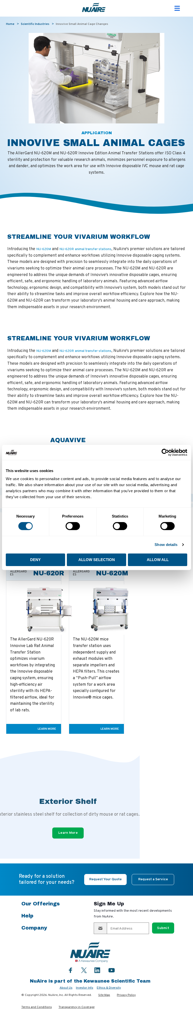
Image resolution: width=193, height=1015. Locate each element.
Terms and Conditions (36, 1007)
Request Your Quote (105, 879)
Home (10, 24)
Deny (35, 560)
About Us (66, 988)
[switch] (73, 526)
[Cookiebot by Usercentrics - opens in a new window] (165, 452)
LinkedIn (97, 970)
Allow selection (96, 560)
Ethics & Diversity (109, 988)
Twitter (84, 969)
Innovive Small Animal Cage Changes (82, 24)
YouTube (111, 970)
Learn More (47, 729)
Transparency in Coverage (76, 1007)
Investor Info (84, 988)
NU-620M (43, 249)
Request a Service (153, 879)
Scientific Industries (35, 24)
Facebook (70, 970)
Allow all (158, 560)
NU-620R (66, 249)
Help (27, 915)
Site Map (104, 995)
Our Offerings (40, 903)
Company (34, 928)
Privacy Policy (126, 995)
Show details (166, 544)
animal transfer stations (93, 249)
